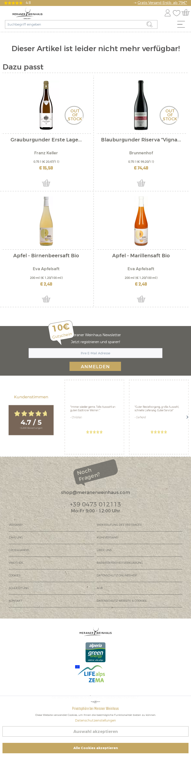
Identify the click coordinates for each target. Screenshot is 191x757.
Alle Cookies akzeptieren (95, 748)
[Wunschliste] (178, 12)
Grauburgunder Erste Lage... (46, 140)
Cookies (15, 575)
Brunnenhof (141, 153)
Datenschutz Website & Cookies (121, 601)
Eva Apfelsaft (46, 268)
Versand (15, 525)
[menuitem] (183, 25)
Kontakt (15, 601)
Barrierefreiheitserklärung (120, 563)
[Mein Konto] (167, 12)
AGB (100, 588)
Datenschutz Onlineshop (117, 575)
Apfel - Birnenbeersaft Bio (46, 256)
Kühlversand (107, 537)
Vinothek (16, 563)
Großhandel (19, 550)
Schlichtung (19, 588)
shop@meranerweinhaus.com (95, 492)
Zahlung (16, 537)
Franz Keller (46, 153)
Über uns (104, 550)
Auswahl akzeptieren (95, 731)
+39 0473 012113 (95, 504)
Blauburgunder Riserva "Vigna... (141, 140)
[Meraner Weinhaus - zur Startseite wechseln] (27, 13)
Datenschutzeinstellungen (95, 720)
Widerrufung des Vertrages (119, 525)
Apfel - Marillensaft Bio (141, 256)
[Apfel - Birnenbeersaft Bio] (46, 221)
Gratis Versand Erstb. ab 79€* (162, 2)
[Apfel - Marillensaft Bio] (141, 221)
